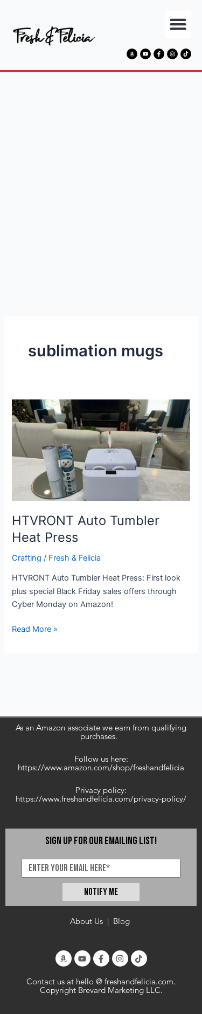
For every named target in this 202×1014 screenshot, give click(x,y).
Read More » (35, 628)
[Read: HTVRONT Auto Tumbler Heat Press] (101, 449)
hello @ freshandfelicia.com (124, 981)
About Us (86, 921)
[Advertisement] (101, 179)
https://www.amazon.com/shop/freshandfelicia (101, 767)
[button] (178, 24)
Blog (121, 921)
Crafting (26, 558)
